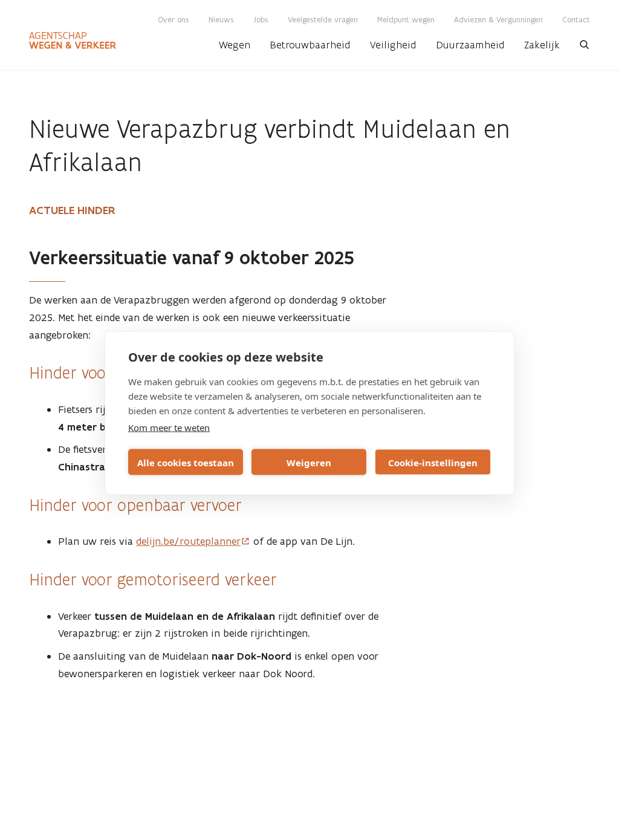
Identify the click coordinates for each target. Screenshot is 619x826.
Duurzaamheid (470, 44)
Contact (576, 20)
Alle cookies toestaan (185, 462)
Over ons (173, 20)
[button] (584, 48)
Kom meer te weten (169, 427)
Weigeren (309, 462)
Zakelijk (542, 44)
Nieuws (221, 20)
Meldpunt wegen (406, 20)
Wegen (234, 44)
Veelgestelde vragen (323, 20)
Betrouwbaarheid (310, 44)
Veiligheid (393, 44)
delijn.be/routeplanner (188, 541)
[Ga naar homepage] (72, 40)
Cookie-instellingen (433, 462)
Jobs (260, 20)
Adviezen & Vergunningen (498, 20)
